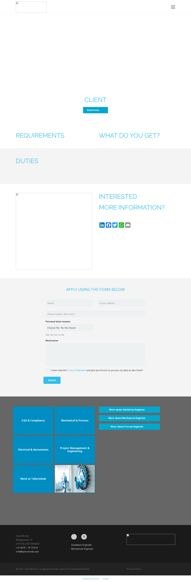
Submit (52, 380)
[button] (173, 7)
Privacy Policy (134, 569)
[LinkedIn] (74, 537)
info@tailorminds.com (27, 551)
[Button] (75, 479)
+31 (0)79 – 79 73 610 (27, 547)
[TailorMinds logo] (31, 7)
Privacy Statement (76, 370)
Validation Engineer (81, 544)
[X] (84, 537)
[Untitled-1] (151, 539)
